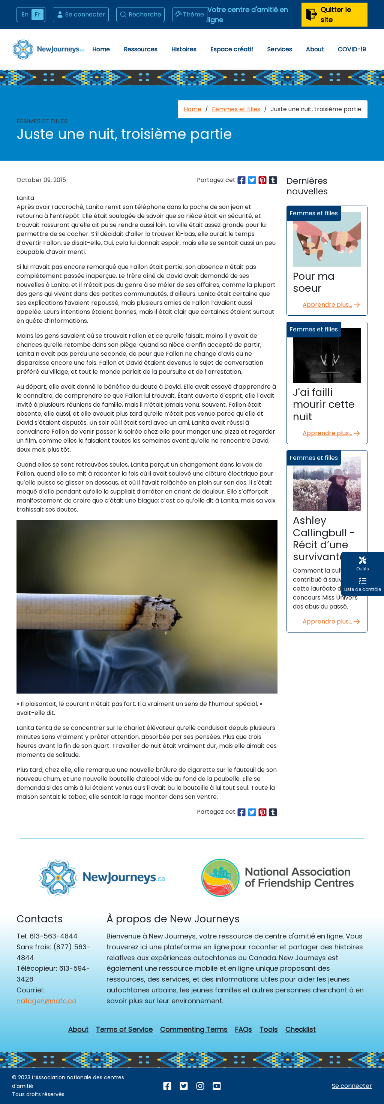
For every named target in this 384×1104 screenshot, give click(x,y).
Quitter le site (336, 14)
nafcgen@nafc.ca (46, 1001)
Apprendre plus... (327, 304)
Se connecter (85, 14)
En (24, 14)
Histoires (183, 49)
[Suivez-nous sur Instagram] (200, 1086)
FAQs (243, 1029)
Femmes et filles (236, 109)
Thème (193, 14)
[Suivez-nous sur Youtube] (216, 1086)
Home (101, 49)
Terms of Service (124, 1029)
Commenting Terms (194, 1029)
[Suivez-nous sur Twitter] (183, 1086)
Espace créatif (232, 49)
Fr (37, 14)
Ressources (141, 49)
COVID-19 (352, 49)
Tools (269, 1029)
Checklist (300, 1029)
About (315, 49)
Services (279, 49)
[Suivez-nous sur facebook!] (167, 1086)
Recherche (145, 14)
